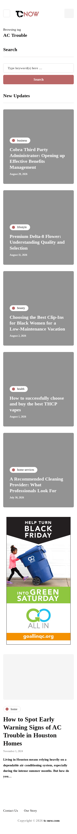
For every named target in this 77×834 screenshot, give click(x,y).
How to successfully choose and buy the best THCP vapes (37, 403)
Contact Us (10, 810)
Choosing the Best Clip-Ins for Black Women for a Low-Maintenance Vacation (37, 323)
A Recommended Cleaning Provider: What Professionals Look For (36, 484)
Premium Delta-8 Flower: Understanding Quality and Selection (37, 242)
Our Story (30, 810)
